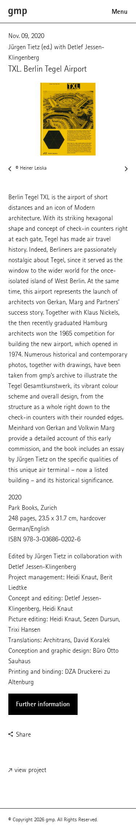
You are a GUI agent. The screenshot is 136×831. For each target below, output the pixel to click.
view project (29, 770)
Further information (43, 704)
